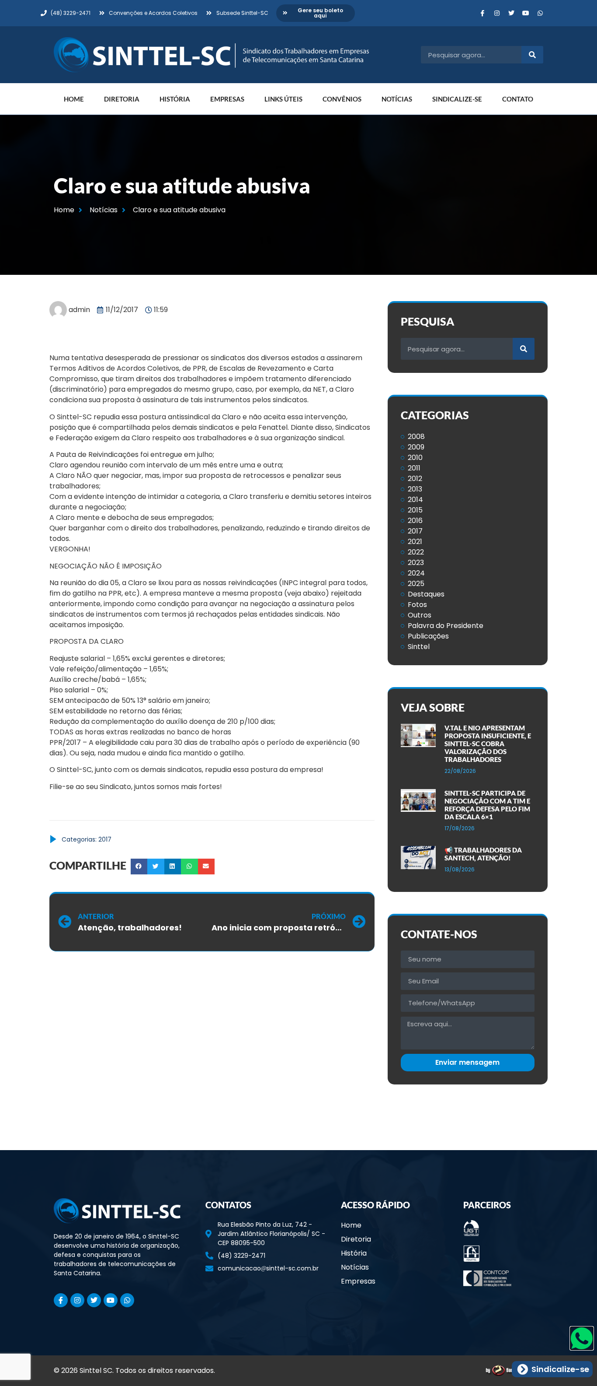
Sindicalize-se (457, 99)
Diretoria (121, 99)
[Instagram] (497, 13)
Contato (517, 99)
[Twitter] (511, 13)
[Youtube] (526, 13)
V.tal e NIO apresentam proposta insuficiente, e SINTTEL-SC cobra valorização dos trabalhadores (487, 743)
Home (74, 99)
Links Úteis (283, 99)
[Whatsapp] (540, 13)
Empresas (227, 99)
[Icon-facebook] (482, 13)
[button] (139, 866)
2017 (104, 839)
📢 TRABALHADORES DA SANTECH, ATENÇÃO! (483, 854)
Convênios (342, 99)
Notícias (397, 99)
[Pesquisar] (532, 54)
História (175, 99)
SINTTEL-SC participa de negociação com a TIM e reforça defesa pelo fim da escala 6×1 (487, 805)
